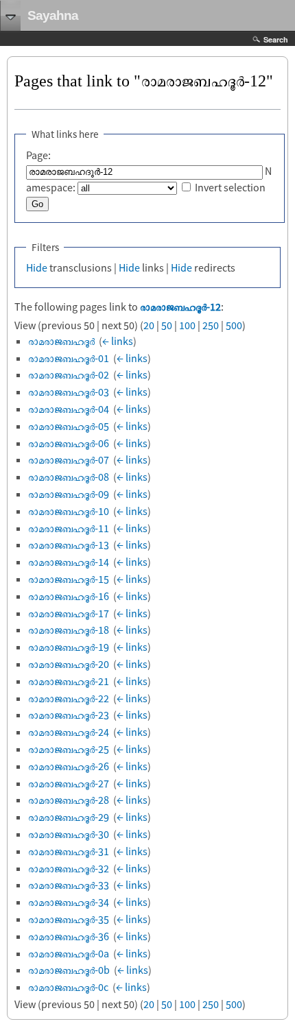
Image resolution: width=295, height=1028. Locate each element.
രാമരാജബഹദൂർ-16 (68, 596)
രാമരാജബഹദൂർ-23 (68, 714)
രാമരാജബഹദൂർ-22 (68, 698)
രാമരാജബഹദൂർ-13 (68, 544)
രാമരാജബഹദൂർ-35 (68, 919)
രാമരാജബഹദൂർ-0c (68, 987)
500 (234, 325)
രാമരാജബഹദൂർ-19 (68, 647)
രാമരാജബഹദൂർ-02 (68, 374)
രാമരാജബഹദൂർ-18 (68, 629)
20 (148, 325)
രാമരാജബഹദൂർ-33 (68, 885)
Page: (38, 155)
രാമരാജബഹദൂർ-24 (68, 732)
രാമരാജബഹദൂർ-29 (68, 817)
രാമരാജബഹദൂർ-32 (68, 868)
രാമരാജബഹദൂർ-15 (68, 579)
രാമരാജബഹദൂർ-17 (68, 613)
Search (275, 39)
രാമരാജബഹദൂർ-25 (68, 749)
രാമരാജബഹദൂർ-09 (68, 494)
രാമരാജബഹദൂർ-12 (180, 306)
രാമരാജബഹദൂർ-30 (68, 834)
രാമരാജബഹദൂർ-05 (68, 426)
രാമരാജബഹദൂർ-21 (68, 681)
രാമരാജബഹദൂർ (61, 341)
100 (187, 325)
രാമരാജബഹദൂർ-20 (68, 664)
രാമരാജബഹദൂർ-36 (68, 936)
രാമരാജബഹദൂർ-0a (68, 953)
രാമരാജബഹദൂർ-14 (68, 562)
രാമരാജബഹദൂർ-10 (68, 511)
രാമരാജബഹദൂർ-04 (68, 409)
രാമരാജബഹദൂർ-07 (68, 459)
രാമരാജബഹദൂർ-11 (68, 528)
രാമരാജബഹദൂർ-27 (68, 783)
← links (117, 341)
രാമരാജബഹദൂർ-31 (68, 851)
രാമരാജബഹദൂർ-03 (68, 391)
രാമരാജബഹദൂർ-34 (68, 902)
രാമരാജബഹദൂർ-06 (68, 443)
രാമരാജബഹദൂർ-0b (69, 970)
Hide (36, 267)
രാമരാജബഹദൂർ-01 (68, 358)
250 (210, 325)
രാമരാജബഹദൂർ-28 (68, 799)
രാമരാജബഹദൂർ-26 (68, 766)
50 (166, 325)
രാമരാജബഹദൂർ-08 (68, 476)
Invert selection (230, 187)
